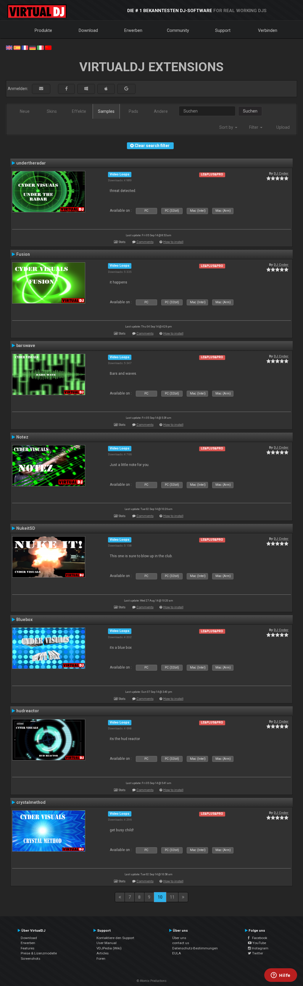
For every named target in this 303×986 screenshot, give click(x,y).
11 (172, 897)
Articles (102, 953)
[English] (9, 47)
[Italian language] (40, 47)
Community (178, 30)
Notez (22, 437)
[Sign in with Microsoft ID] (86, 89)
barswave (25, 345)
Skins (52, 111)
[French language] (25, 47)
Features (27, 948)
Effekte (79, 111)
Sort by (226, 127)
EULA (176, 953)
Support (223, 30)
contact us (180, 943)
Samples (106, 111)
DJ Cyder (281, 173)
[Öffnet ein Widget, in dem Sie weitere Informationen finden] (280, 975)
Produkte (43, 30)
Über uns (179, 938)
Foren (100, 958)
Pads (133, 111)
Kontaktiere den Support (115, 938)
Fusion (23, 254)
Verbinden (267, 30)
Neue (25, 111)
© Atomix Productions (152, 981)
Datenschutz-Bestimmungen (195, 948)
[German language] (32, 47)
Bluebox (24, 619)
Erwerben (133, 30)
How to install (173, 242)
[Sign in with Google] (126, 89)
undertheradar (31, 163)
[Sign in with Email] (41, 89)
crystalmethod (31, 802)
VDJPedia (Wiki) (109, 948)
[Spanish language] (17, 47)
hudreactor (27, 710)
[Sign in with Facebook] (66, 89)
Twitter (257, 953)
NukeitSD (25, 528)
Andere (161, 111)
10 (160, 897)
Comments (145, 242)
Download (88, 30)
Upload (283, 127)
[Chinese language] (48, 47)
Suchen (250, 111)
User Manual (106, 943)
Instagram (259, 948)
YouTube (259, 943)
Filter (254, 127)
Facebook (258, 938)
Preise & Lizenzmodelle (39, 953)
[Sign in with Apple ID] (106, 89)
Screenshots (30, 958)
